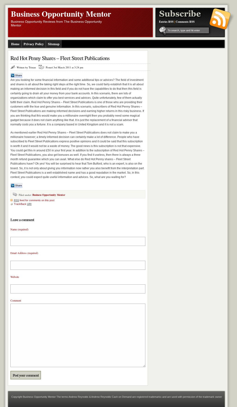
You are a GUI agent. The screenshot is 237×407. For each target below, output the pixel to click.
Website (14, 277)
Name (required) (19, 229)
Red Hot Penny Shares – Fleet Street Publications (59, 58)
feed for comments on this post (34, 200)
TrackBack (22, 204)
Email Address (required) (24, 253)
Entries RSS (166, 22)
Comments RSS (185, 22)
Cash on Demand (121, 396)
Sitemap (53, 43)
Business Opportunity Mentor (61, 13)
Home (15, 43)
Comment (15, 300)
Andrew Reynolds (78, 396)
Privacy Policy (34, 43)
